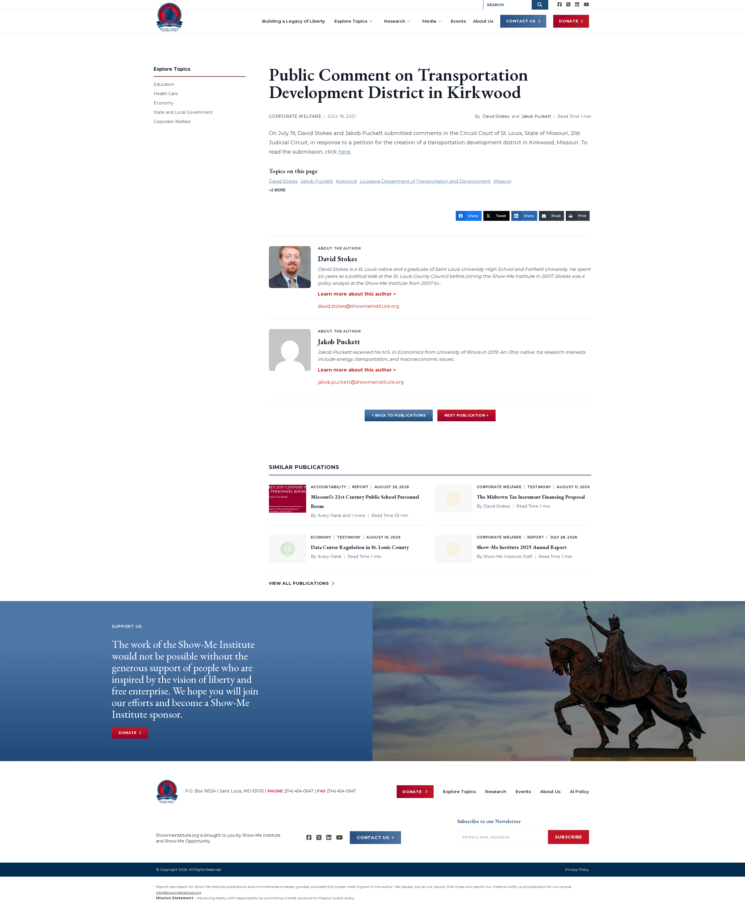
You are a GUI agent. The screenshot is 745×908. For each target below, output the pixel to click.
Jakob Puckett (536, 116)
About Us (483, 21)
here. (344, 152)
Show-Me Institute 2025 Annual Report (522, 547)
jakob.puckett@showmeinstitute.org (361, 382)
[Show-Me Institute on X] (568, 4)
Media (429, 21)
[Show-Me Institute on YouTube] (586, 4)
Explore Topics (350, 21)
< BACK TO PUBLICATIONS (398, 415)
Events (458, 21)
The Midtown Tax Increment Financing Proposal (531, 496)
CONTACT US (373, 837)
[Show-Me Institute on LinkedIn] (577, 4)
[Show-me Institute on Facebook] (560, 4)
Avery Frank (329, 515)
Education (164, 84)
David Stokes (496, 116)
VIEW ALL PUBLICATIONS (299, 583)
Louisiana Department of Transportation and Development (425, 181)
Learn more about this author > (357, 294)
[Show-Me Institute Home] (169, 17)
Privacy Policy (577, 869)
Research (394, 21)
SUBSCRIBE (568, 837)
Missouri (502, 181)
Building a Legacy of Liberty (293, 21)
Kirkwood (346, 181)
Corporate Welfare (172, 121)
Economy (163, 103)
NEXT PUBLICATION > (466, 415)
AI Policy (579, 791)
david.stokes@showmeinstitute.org (358, 306)
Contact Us (521, 21)
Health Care (166, 93)
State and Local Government (183, 112)
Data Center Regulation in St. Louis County (360, 547)
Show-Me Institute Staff (507, 556)
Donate (568, 21)
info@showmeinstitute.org (178, 892)
